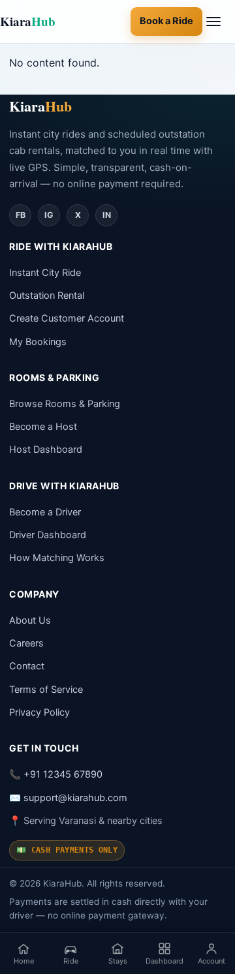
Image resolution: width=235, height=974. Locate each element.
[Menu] (220, 21)
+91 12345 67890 (63, 774)
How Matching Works (56, 558)
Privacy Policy (39, 712)
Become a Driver (45, 512)
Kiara (27, 21)
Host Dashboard (45, 449)
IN (106, 215)
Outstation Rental (46, 295)
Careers (26, 643)
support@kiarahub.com (75, 798)
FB (20, 215)
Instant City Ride (45, 273)
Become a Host (43, 427)
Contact (26, 666)
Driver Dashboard (47, 535)
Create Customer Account (66, 318)
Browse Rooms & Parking (64, 404)
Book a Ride (166, 21)
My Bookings (38, 342)
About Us (30, 620)
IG (49, 215)
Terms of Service (46, 689)
